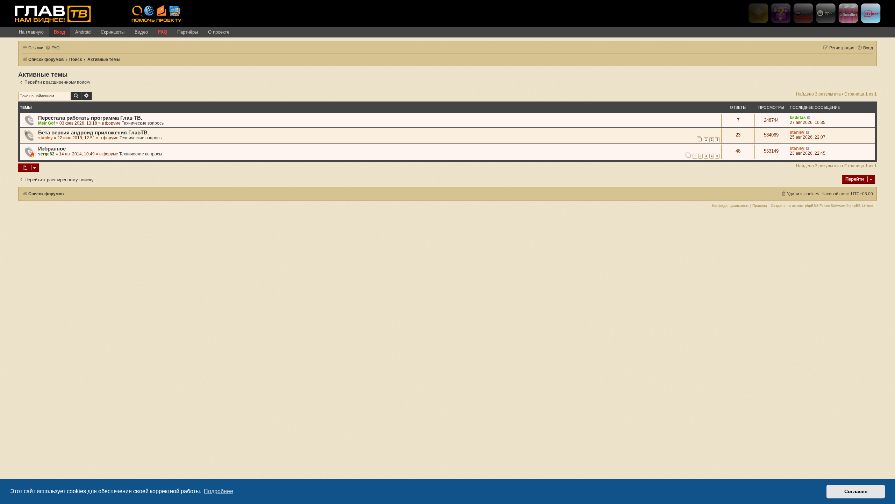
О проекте (218, 32)
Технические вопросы (143, 123)
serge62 (46, 154)
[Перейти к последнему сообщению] (809, 117)
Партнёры (187, 32)
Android (83, 32)
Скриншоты (112, 32)
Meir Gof (46, 123)
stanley (45, 137)
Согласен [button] (855, 491)
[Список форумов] (70, 14)
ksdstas (798, 117)
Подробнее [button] (218, 491)
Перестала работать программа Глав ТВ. (90, 118)
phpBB (810, 206)
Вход (59, 32)
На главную (31, 32)
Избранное (52, 149)
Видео (141, 32)
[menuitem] (52, 48)
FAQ (162, 32)
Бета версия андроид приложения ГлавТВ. (93, 132)
